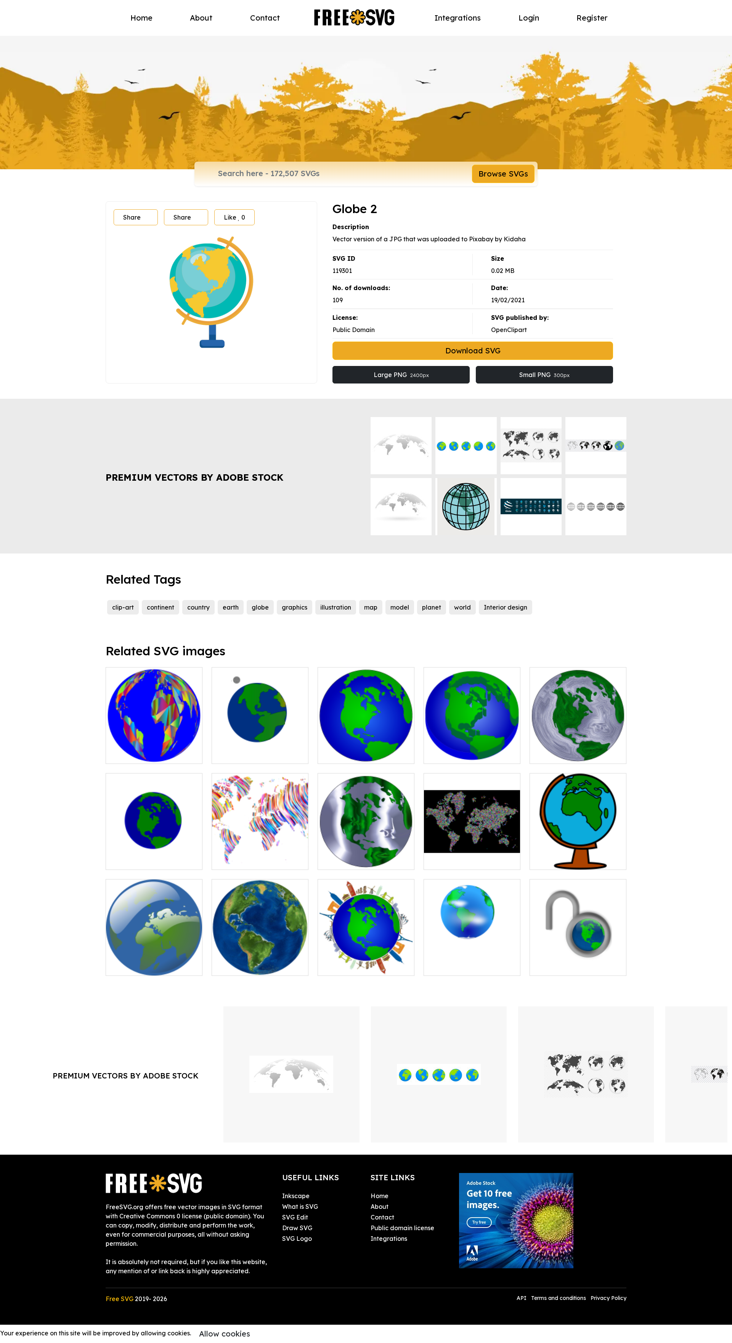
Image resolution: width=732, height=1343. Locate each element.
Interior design (505, 607)
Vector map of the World (574, 965)
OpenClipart (509, 330)
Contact (265, 17)
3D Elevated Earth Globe (468, 753)
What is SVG (300, 1206)
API (522, 1298)
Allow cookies (224, 1333)
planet (431, 607)
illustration (335, 607)
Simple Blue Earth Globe (361, 753)
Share (132, 217)
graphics (294, 607)
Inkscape (296, 1196)
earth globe (131, 965)
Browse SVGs (503, 173)
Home (141, 17)
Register (592, 17)
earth (231, 607)
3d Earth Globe (242, 965)
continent (160, 607)
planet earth (238, 753)
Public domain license (402, 1228)
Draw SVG (297, 1228)
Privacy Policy (608, 1298)
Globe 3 (549, 859)
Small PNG (544, 375)
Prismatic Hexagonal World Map (472, 854)
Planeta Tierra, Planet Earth (472, 960)
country (198, 607)
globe (260, 607)
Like (234, 217)
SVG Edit (295, 1217)
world (462, 607)
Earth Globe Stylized (356, 859)
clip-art (123, 607)
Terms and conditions (558, 1298)
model (399, 607)
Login (528, 17)
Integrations (458, 17)
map (370, 607)
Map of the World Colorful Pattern (260, 854)
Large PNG (401, 375)
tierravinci (129, 859)
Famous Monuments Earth (364, 965)
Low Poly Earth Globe (145, 753)
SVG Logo (297, 1238)
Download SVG (473, 350)
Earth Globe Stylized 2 (570, 753)
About (201, 17)
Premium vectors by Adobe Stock (194, 477)
